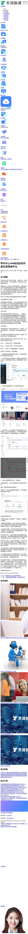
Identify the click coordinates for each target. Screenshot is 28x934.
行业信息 (6, 15)
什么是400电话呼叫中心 (7, 734)
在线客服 (3, 38)
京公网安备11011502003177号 (12, 823)
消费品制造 (4, 159)
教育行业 (3, 201)
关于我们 (6, 12)
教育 (2, 199)
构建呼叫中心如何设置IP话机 (13, 575)
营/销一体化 (4, 222)
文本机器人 (4, 55)
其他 (2, 210)
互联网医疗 (6, 169)
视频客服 (3, 46)
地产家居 (3, 188)
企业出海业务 (4, 257)
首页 (2, 259)
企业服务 (3, 136)
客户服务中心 (4, 231)
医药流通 (12, 169)
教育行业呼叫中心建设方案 (8, 796)
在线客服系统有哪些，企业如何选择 (15, 577)
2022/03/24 (22, 784)
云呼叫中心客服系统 (6, 772)
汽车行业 (3, 146)
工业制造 (9, 159)
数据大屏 (3, 95)
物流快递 (3, 178)
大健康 (2, 167)
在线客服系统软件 (16, 772)
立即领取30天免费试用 (7, 812)
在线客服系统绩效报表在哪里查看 (10, 785)
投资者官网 (7, 13)
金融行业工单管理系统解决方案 (9, 790)
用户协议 (8, 826)
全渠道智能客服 (5, 248)
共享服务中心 (4, 240)
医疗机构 (17, 169)
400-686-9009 (10, 818)
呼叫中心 (3, 30)
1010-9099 (9, 815)
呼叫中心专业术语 (5, 765)
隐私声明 (3, 826)
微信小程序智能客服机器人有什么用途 (11, 787)
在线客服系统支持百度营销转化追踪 (10, 784)
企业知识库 (4, 64)
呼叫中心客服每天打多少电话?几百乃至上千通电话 (14, 637)
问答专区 (6, 18)
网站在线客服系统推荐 (9, 774)
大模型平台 (4, 108)
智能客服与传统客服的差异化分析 (10, 792)
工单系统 (3, 118)
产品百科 (6, 20)
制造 (2, 157)
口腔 (2, 169)
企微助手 (3, 125)
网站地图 (14, 826)
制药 (21, 169)
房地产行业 (4, 190)
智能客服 (19, 775)
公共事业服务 (4, 211)
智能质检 (3, 72)
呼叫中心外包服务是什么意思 (8, 671)
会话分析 (3, 79)
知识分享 (6, 16)
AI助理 (2, 87)
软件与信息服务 (5, 137)
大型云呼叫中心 (8, 777)
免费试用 (3, 6)
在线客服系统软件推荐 (11, 775)
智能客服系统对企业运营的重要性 (10, 788)
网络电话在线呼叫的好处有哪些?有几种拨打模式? (14, 702)
